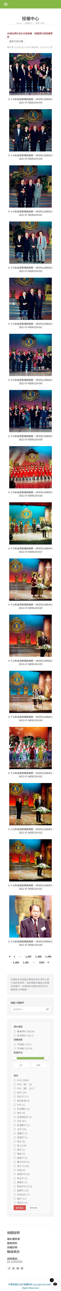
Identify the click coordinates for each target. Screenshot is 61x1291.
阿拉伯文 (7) (23, 1194)
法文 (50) (21, 1129)
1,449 (48, 956)
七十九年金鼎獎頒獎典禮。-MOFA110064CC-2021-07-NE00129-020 (30, 943)
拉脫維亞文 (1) (24, 1117)
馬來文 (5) (22, 1202)
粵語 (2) (21, 1153)
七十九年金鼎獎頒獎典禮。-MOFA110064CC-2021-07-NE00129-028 (30, 493)
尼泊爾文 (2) (23, 1108)
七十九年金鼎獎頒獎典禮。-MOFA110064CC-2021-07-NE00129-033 (30, 213)
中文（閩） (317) (25, 1088)
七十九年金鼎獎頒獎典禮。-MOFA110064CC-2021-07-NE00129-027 (30, 550)
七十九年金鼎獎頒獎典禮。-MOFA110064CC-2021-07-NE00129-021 (30, 887)
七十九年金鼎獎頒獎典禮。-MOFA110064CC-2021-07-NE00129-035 (30, 100)
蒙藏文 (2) (22, 1182)
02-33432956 (14, 1261)
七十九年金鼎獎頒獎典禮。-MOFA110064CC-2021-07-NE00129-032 (30, 269)
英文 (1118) (23, 1166)
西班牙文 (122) (24, 1186)
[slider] (14, 1058)
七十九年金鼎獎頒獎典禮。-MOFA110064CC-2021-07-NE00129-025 (30, 662)
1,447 (28, 956)
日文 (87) (21, 1121)
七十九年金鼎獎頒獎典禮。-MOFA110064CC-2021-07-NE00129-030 (30, 381)
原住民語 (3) (23, 1100)
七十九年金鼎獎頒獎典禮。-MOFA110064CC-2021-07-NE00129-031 (30, 325)
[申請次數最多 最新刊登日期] (16, 41)
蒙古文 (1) (22, 1178)
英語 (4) (21, 1170)
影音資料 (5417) (25, 1035)
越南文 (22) (23, 1190)
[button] (50, 91)
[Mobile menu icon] (6, 4)
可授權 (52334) (24, 1048)
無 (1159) (22, 1145)
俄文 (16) (21, 1092)
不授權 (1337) (24, 1044)
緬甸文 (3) (22, 1157)
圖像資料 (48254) (26, 1031)
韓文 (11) (21, 1198)
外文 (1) (21, 1104)
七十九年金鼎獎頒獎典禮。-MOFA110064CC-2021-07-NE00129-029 (30, 437)
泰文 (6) (21, 1141)
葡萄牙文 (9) (23, 1174)
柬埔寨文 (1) (23, 1125)
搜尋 (47, 1009)
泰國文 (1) (22, 1137)
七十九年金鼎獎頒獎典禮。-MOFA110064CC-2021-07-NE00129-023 (30, 774)
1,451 (26, 962)
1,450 (16, 962)
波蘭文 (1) (22, 1133)
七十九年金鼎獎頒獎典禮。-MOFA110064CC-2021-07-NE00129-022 (30, 830)
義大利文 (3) (23, 1161)
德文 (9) (21, 1113)
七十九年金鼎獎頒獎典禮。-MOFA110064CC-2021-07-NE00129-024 (30, 718)
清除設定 (33, 1207)
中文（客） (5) (24, 1084)
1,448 (38, 956)
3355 (41, 962)
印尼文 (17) (23, 1096)
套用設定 (20, 1208)
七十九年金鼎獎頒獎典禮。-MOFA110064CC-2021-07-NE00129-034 (30, 157)
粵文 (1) (21, 1149)
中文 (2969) (23, 1080)
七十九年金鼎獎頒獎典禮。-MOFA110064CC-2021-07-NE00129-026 (30, 606)
